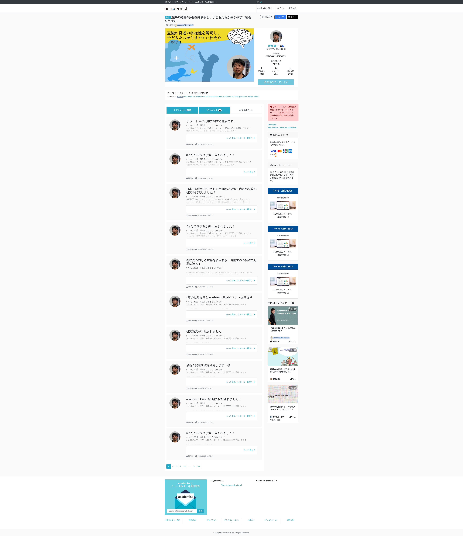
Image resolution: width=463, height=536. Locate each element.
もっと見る (248, 172)
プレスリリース (271, 520)
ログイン (281, 8)
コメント (215, 110)
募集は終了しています (276, 82)
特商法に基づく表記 (172, 520)
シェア (281, 17)
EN (261, 2)
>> (198, 466)
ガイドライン (212, 520)
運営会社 (290, 520)
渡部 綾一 (273, 46)
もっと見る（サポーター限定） (240, 138)
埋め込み (268, 17)
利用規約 (192, 520)
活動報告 (246, 110)
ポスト (293, 17)
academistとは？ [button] (264, 8)
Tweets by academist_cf (231, 485)
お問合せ (251, 520)
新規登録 (292, 8)
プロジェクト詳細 (183, 110)
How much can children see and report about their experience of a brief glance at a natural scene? (221, 96)
